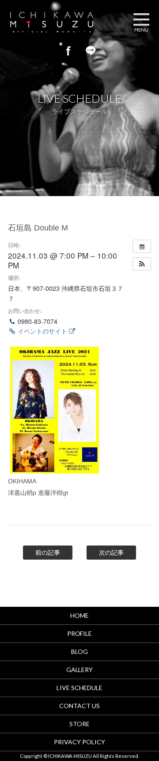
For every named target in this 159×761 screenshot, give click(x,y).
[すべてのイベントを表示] (141, 246)
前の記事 (47, 552)
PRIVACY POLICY (79, 742)
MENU (141, 22)
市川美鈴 (59, 22)
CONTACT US (79, 705)
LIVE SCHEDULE (79, 687)
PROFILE (79, 633)
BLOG (79, 651)
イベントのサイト (42, 331)
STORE (79, 724)
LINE (90, 50)
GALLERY (79, 669)
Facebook (68, 50)
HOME (79, 615)
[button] (142, 264)
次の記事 (111, 552)
